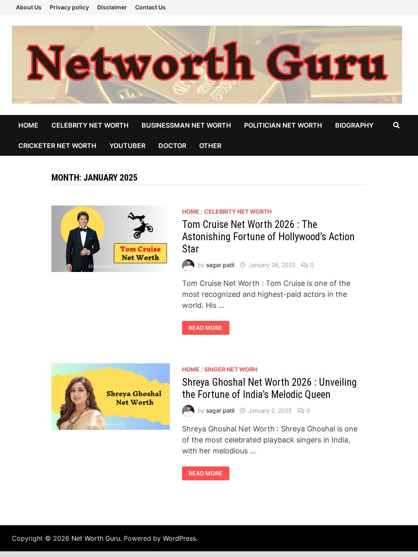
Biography (354, 125)
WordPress (179, 538)
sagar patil (220, 264)
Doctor (172, 145)
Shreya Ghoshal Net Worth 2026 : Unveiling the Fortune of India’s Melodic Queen (269, 388)
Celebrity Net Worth (90, 125)
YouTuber (127, 145)
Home (28, 125)
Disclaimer (112, 7)
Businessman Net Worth (186, 125)
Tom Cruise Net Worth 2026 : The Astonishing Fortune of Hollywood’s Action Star (268, 237)
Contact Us (150, 7)
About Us (29, 7)
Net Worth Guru (95, 538)
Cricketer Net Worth (57, 145)
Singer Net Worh (230, 369)
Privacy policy (69, 7)
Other (210, 145)
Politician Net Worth (283, 125)
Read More (208, 328)
